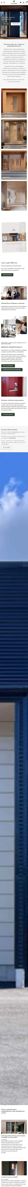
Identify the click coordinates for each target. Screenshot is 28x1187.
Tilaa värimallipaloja (8, 365)
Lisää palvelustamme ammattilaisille (12, 369)
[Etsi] (5, 2)
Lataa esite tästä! (7, 274)
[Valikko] (1, 2)
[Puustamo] (14, 2)
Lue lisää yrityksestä (8, 414)
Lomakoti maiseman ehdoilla (9, 1177)
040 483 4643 (12, 438)
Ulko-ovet (5, 23)
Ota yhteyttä (16, 23)
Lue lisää (3, 1152)
